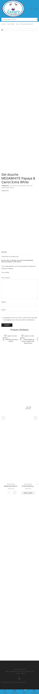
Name (3, 302)
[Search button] (36, 19)
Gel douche (14, 185)
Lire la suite (28, 493)
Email (3, 310)
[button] (14, 492)
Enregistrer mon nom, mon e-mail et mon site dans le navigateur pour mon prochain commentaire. (20, 319)
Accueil (4, 24)
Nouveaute (22, 185)
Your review (6, 278)
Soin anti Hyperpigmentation (24, 24)
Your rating (5, 272)
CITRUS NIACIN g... (28, 486)
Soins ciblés (10, 24)
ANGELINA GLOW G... (11, 486)
